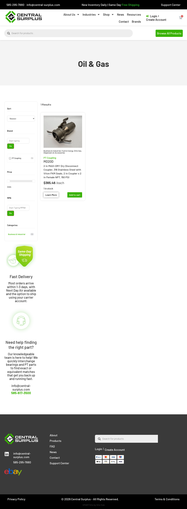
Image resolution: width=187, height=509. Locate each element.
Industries (89, 14)
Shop (106, 14)
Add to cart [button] (74, 194)
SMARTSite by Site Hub (94, 505)
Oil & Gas (77, 151)
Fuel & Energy (67, 151)
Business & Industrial (52, 151)
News (120, 14)
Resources (134, 14)
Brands (136, 21)
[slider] (8, 181)
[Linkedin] (6, 454)
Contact (124, 21)
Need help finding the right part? (21, 345)
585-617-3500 (21, 393)
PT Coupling (50, 157)
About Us (69, 14)
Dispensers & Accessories (54, 153)
